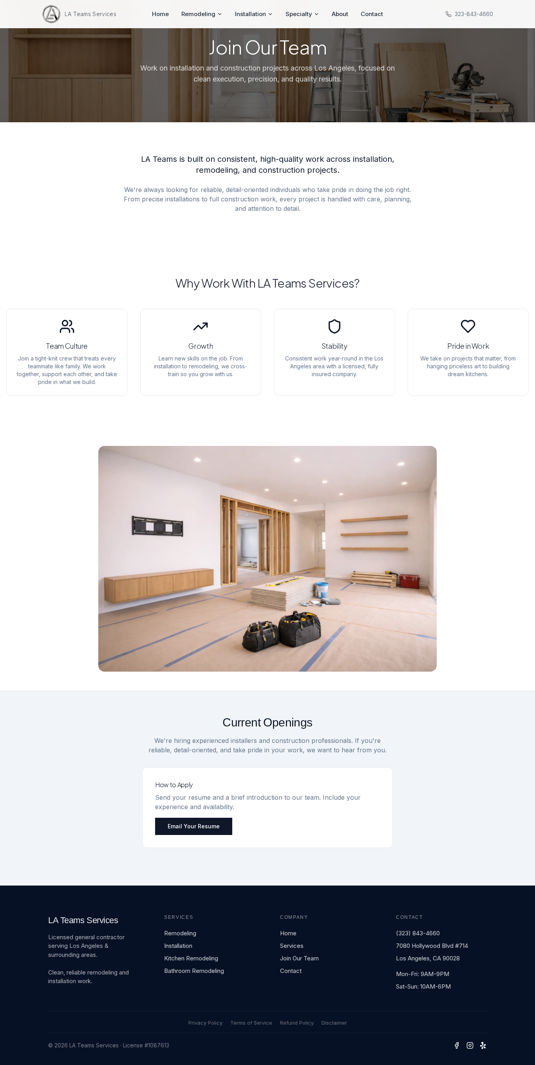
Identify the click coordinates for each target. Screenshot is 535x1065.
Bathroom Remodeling (194, 970)
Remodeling (198, 14)
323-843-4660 (474, 14)
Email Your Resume (194, 826)
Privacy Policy (205, 1023)
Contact (372, 14)
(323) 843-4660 (418, 933)
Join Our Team (299, 958)
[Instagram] (470, 1045)
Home (160, 14)
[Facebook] (456, 1045)
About (340, 14)
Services (292, 945)
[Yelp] (483, 1045)
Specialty (299, 14)
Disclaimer (334, 1023)
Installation (250, 14)
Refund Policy (297, 1023)
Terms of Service (251, 1023)
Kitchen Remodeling (191, 958)
